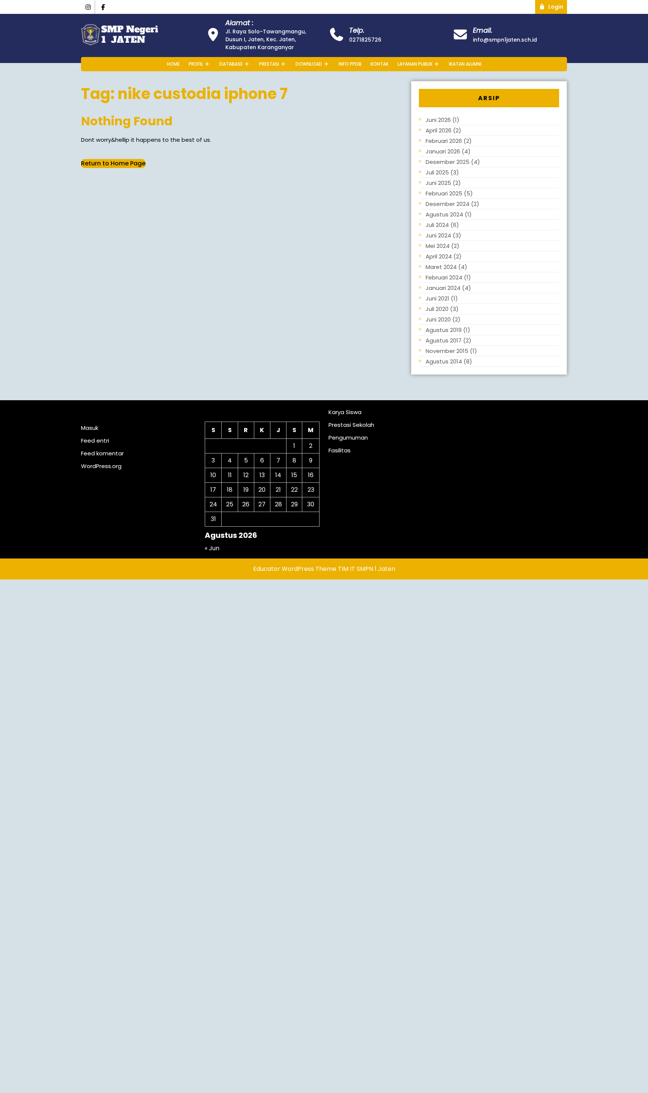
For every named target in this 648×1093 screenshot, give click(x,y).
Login (557, 5)
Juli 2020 (437, 309)
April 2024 (439, 256)
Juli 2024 (437, 225)
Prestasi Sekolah (351, 425)
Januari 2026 (443, 151)
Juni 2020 (438, 319)
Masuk (89, 428)
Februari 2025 (444, 193)
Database (231, 64)
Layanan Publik (415, 64)
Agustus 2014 (444, 361)
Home (173, 64)
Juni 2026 (438, 120)
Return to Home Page (113, 163)
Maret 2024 (441, 267)
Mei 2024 (438, 246)
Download (309, 64)
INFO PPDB (350, 64)
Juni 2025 (438, 183)
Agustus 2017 (444, 340)
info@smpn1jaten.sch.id (505, 40)
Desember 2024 (448, 204)
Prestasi (269, 64)
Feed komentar (102, 453)
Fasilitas (339, 450)
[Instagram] (88, 7)
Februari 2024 (444, 277)
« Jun (212, 548)
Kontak (379, 64)
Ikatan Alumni (465, 64)
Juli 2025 (437, 172)
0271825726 (365, 40)
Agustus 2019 (444, 330)
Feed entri (95, 440)
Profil (196, 64)
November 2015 (447, 351)
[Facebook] (103, 7)
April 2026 (439, 130)
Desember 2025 (448, 162)
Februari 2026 (444, 141)
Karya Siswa (345, 412)
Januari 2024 (443, 288)
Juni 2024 (438, 235)
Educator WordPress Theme (294, 569)
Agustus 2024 (444, 214)
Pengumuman (348, 437)
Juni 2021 (437, 298)
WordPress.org (101, 466)
